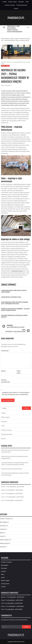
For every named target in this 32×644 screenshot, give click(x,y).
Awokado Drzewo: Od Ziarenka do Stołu (11, 297)
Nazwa (3, 371)
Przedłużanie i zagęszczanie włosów (16, 330)
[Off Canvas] (4, 27)
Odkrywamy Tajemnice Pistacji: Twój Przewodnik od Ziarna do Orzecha (15, 451)
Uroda (27, 1)
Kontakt (16, 8)
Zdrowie (5, 1)
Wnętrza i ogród (12, 1)
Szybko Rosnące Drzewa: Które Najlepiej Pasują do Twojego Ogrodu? (13, 291)
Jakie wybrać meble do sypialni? (16, 326)
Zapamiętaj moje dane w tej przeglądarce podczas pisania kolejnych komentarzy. (16, 393)
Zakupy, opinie (4, 543)
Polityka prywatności (21, 5)
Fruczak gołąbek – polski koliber (15, 486)
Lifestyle (2, 529)
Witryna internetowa (5, 381)
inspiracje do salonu (17, 271)
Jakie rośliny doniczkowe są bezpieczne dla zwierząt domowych (14, 316)
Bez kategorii (3, 522)
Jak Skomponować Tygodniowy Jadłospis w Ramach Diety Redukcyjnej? (15, 474)
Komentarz (5, 351)
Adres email (19, 372)
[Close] (30, 2)
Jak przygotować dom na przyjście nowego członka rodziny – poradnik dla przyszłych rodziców (14, 463)
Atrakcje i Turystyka (10, 5)
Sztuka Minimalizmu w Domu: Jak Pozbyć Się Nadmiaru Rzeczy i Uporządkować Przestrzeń (14, 303)
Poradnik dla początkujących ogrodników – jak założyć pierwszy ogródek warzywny (15, 309)
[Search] (27, 27)
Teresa (3, 490)
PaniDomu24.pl (16, 18)
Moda (1, 533)
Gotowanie (21, 1)
